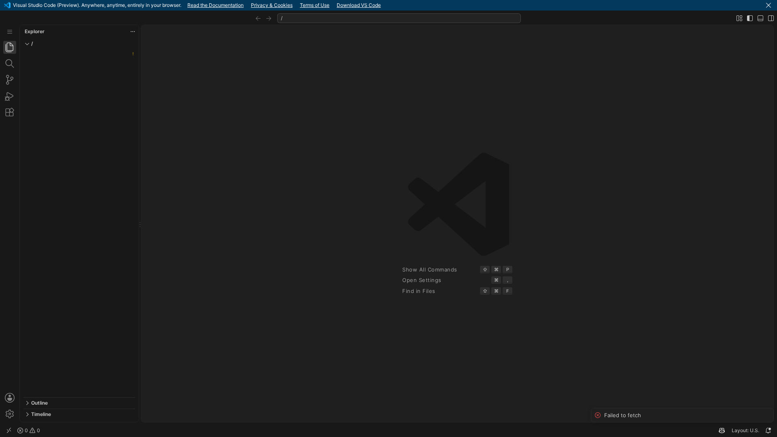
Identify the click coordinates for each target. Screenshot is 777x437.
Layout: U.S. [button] (745, 430)
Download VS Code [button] (359, 5)
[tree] (79, 223)
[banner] (388, 5)
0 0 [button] (31, 430)
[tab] (9, 47)
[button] (768, 5)
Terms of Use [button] (314, 5)
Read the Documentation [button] (215, 5)
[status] (388, 430)
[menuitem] (9, 32)
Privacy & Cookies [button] (272, 5)
